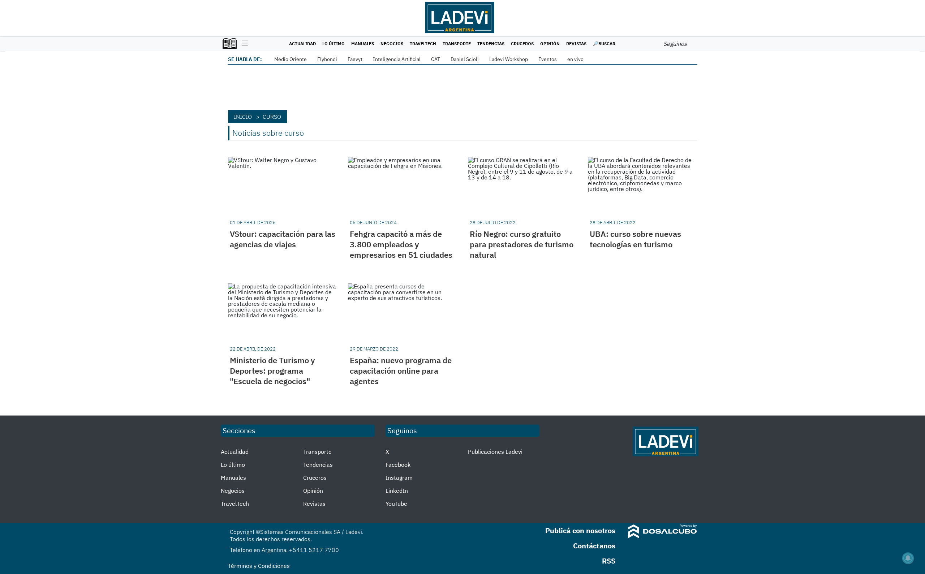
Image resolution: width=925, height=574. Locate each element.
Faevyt (355, 59)
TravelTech (423, 43)
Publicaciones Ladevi (495, 451)
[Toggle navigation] (243, 44)
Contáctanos (594, 546)
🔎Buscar (604, 43)
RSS (608, 561)
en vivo (575, 59)
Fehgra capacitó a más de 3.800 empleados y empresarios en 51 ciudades (401, 244)
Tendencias (490, 43)
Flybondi (327, 59)
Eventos (547, 59)
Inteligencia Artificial (397, 59)
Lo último (333, 43)
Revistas (576, 43)
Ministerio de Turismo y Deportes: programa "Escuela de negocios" (272, 370)
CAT (435, 59)
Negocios (391, 43)
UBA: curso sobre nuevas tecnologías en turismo (635, 239)
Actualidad (302, 43)
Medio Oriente (290, 59)
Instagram (399, 477)
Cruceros (522, 43)
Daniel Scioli (465, 59)
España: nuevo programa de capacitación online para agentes (401, 370)
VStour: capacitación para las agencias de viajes (282, 239)
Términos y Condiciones (259, 565)
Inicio (243, 116)
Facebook (398, 464)
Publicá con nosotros (580, 530)
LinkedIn (397, 490)
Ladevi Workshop (508, 59)
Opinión (550, 43)
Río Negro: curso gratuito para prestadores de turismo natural (521, 244)
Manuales (362, 43)
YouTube (396, 503)
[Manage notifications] (908, 558)
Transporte (457, 43)
